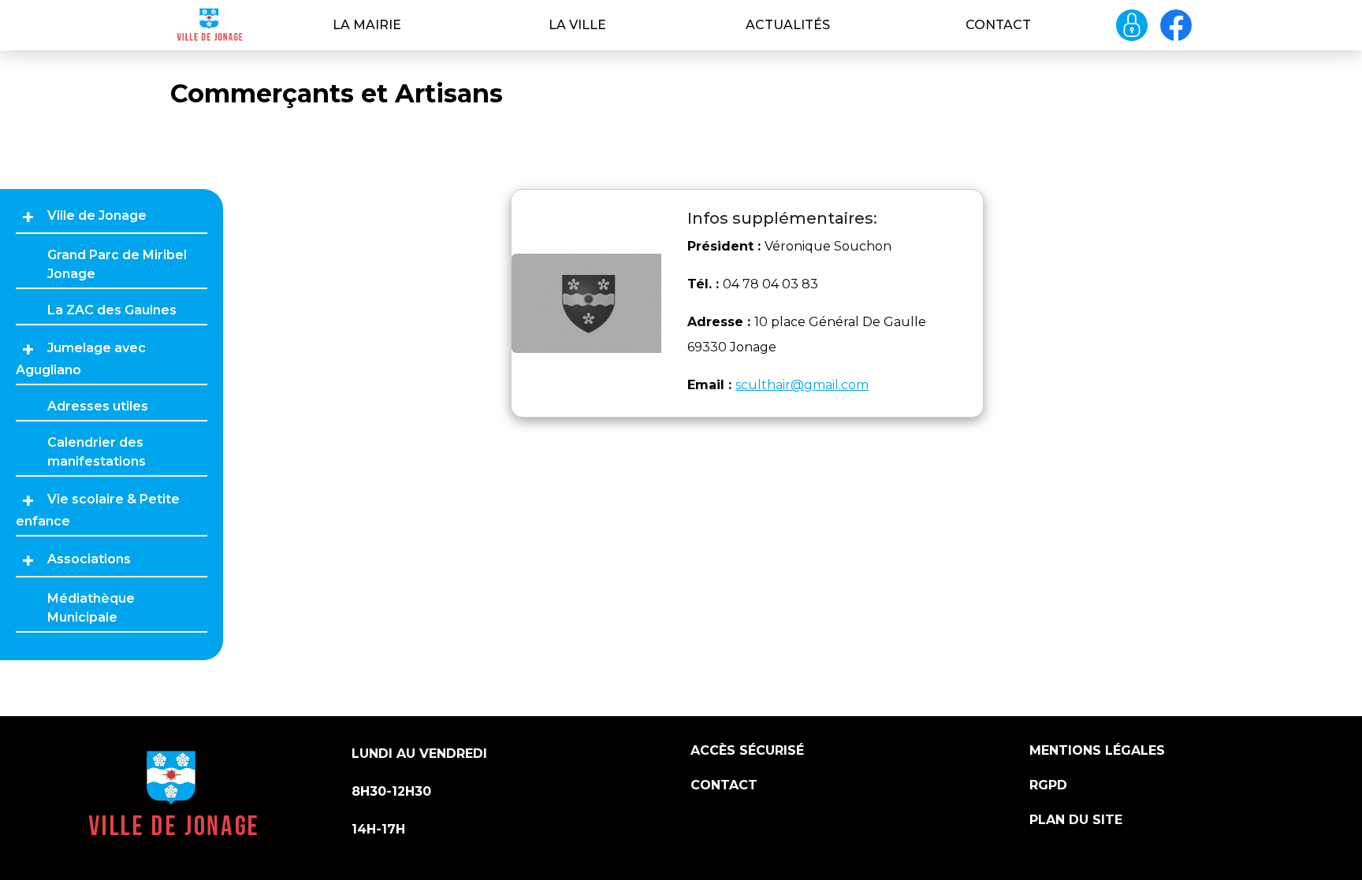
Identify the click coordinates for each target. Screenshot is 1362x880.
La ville (577, 24)
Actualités (788, 24)
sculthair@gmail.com (802, 384)
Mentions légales (1097, 750)
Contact (998, 24)
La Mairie (367, 24)
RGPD (1048, 785)
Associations (89, 558)
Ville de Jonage (97, 215)
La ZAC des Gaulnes (112, 310)
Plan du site (1075, 819)
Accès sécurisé (747, 750)
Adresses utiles (97, 406)
